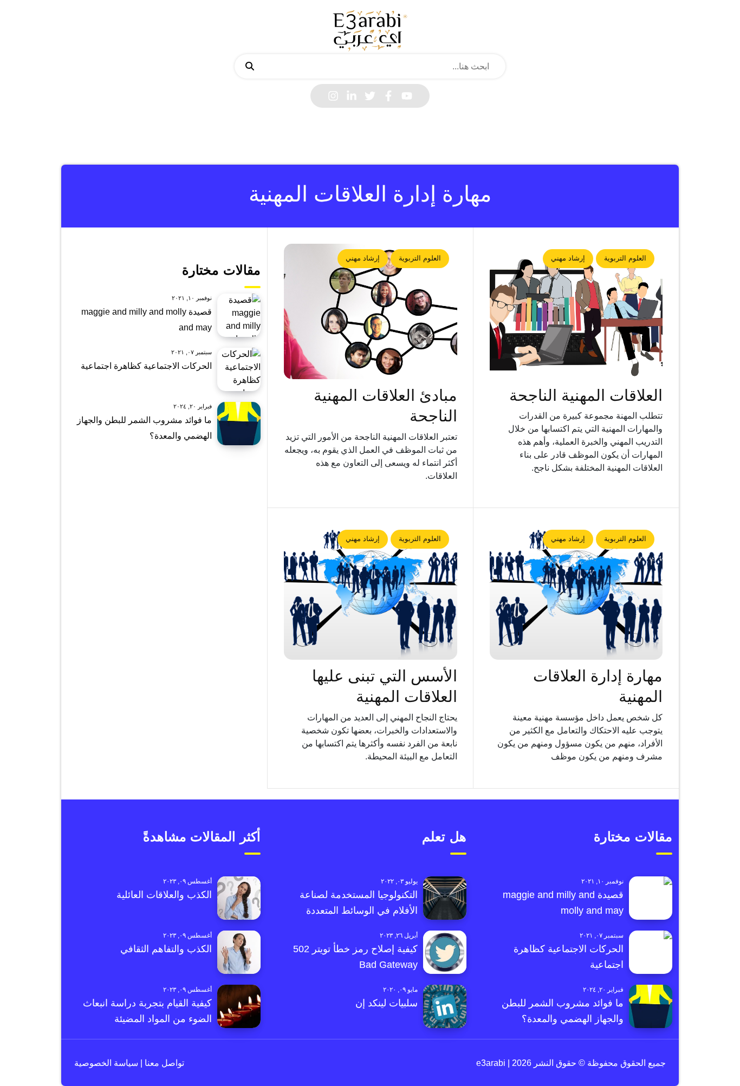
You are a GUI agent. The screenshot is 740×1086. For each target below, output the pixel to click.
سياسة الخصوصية (106, 1063)
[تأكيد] (249, 66)
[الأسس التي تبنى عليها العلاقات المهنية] (370, 592)
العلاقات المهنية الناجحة (586, 395)
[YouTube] (406, 96)
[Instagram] (333, 96)
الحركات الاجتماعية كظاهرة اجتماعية (146, 365)
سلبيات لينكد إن (386, 1003)
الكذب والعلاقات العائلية (164, 894)
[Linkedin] (351, 96)
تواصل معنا (163, 1063)
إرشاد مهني (568, 258)
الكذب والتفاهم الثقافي (166, 949)
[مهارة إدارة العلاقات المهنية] (576, 592)
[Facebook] (388, 96)
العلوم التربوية (625, 258)
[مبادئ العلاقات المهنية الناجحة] (370, 311)
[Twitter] (370, 96)
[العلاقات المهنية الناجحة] (576, 311)
